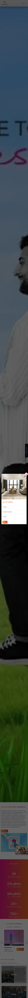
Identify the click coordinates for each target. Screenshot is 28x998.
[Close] (26, 474)
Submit (4, 522)
